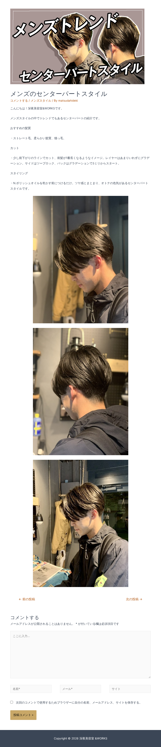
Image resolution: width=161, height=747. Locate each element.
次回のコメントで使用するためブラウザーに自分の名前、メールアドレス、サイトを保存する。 (79, 702)
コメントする (19, 100)
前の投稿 (27, 599)
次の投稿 (134, 599)
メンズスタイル (41, 100)
